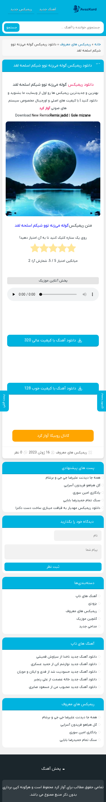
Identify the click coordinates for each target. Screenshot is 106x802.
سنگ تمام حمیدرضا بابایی (81, 500)
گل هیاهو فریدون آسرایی (82, 485)
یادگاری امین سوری (86, 492)
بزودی (92, 603)
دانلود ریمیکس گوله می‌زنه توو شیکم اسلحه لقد (52, 65)
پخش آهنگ (51, 768)
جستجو (11, 27)
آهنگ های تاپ (86, 596)
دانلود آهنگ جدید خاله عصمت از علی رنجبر (65, 679)
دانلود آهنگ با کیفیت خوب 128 (50, 388)
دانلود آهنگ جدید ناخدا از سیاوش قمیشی (66, 656)
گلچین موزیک (86, 619)
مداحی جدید (88, 626)
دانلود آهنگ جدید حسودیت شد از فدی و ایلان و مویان (57, 671)
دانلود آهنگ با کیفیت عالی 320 (50, 340)
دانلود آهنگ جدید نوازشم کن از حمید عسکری (64, 664)
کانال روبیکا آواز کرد (53, 435)
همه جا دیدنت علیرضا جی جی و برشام (73, 477)
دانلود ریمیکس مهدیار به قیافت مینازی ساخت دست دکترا (58, 508)
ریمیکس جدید (21, 9)
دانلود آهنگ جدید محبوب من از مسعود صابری (63, 687)
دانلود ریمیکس (81, 84)
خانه (97, 44)
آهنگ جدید (47, 9)
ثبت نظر (53, 566)
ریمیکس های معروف (75, 44)
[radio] (71, 249)
